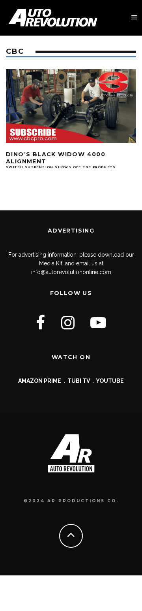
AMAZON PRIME (39, 381)
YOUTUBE (110, 381)
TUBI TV (78, 381)
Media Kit (50, 263)
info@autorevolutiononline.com (71, 272)
